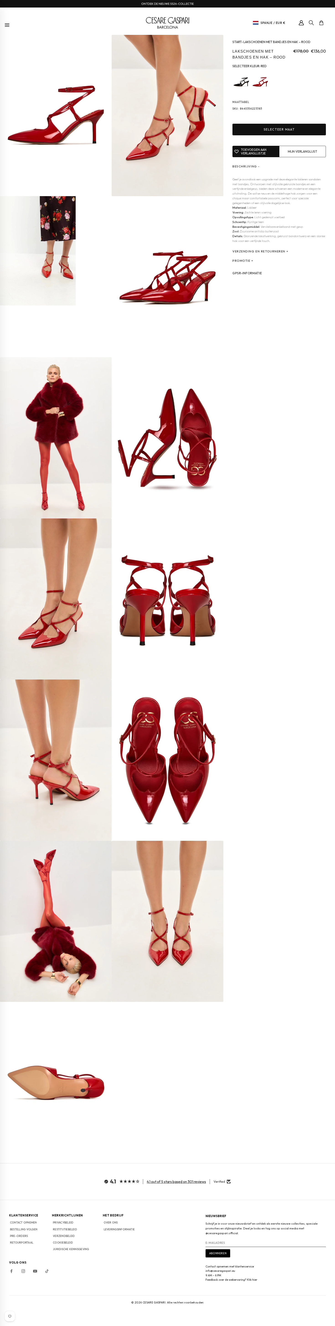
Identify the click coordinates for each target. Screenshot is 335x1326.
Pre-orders (19, 1236)
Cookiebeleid (63, 1242)
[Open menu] (7, 25)
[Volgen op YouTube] (35, 1271)
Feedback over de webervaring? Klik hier (231, 1279)
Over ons (111, 1222)
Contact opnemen (23, 1222)
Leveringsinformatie (119, 1229)
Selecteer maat (279, 130)
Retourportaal (21, 1242)
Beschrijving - (246, 166)
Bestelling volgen (23, 1229)
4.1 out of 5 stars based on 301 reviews (176, 1181)
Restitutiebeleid (65, 1229)
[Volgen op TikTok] (47, 1271)
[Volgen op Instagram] (23, 1271)
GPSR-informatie (247, 273)
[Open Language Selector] (256, 23)
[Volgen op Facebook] (11, 1271)
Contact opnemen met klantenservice (230, 1266)
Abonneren (218, 1253)
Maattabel (240, 102)
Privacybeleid (63, 1222)
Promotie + (242, 261)
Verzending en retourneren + (260, 251)
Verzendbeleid (64, 1236)
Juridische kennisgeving (71, 1249)
